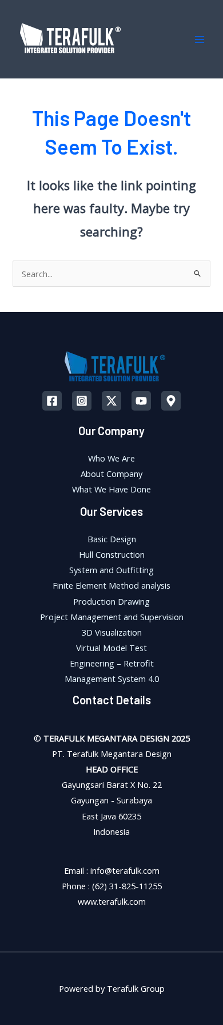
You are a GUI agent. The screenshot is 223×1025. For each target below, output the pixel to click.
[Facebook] (52, 401)
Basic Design (111, 539)
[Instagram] (81, 401)
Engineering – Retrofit (112, 663)
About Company (111, 473)
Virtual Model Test (111, 647)
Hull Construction (112, 554)
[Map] (171, 401)
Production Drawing (111, 601)
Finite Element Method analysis (111, 585)
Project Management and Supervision (112, 616)
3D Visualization (112, 632)
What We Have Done (111, 489)
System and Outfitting (111, 569)
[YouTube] (141, 401)
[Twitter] (111, 401)
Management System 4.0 (112, 678)
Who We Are (111, 458)
